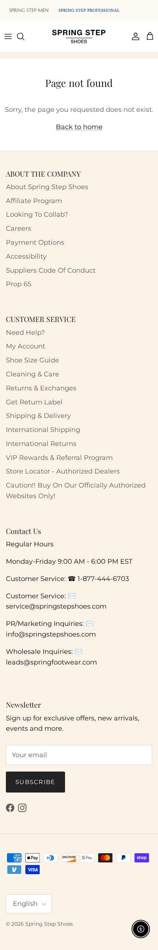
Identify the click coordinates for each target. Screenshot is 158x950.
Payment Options (35, 242)
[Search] (24, 36)
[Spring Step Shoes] (79, 36)
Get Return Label (34, 402)
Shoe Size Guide (32, 360)
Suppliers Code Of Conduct (51, 270)
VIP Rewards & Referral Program (59, 458)
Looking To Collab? (37, 214)
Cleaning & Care (32, 374)
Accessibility (26, 256)
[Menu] (8, 36)
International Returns (41, 444)
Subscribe (35, 782)
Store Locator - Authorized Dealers (63, 471)
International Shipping (43, 430)
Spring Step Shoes (49, 924)
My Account (25, 346)
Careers (18, 228)
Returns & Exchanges (41, 388)
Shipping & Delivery (38, 416)
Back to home (79, 127)
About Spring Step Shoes (47, 187)
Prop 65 (18, 284)
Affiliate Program (34, 201)
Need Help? (25, 333)
